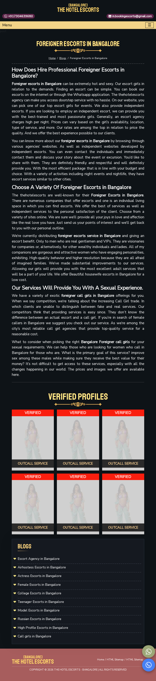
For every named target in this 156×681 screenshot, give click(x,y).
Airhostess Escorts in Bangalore (42, 567)
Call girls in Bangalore (34, 636)
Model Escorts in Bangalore (39, 610)
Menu (7, 25)
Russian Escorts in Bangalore (39, 619)
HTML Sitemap (115, 659)
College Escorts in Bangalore (39, 593)
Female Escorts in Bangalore (39, 584)
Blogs (62, 58)
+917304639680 (20, 16)
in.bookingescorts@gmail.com (132, 16)
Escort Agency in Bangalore (39, 558)
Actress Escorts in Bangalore (39, 576)
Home (52, 58)
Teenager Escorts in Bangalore (41, 601)
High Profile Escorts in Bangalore (43, 627)
